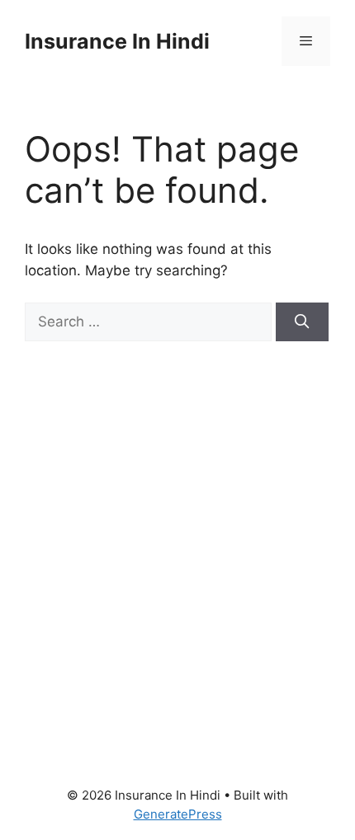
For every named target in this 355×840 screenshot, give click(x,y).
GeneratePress (178, 814)
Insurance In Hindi (117, 41)
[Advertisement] (177, 543)
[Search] (302, 322)
